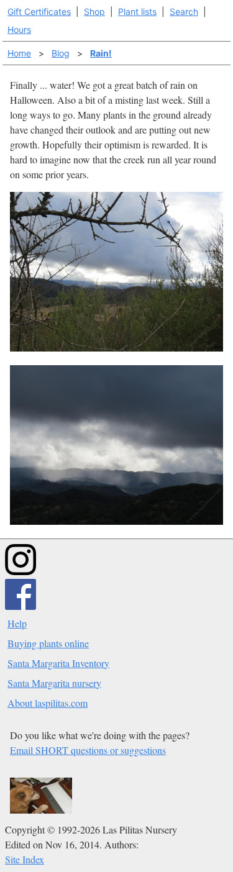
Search (184, 11)
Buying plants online (48, 643)
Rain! (101, 53)
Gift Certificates (39, 11)
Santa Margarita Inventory (58, 663)
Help (17, 623)
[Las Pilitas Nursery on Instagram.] (20, 571)
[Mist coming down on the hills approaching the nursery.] (116, 520)
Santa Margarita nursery (54, 682)
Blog (61, 53)
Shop (94, 11)
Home (19, 53)
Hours (19, 29)
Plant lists (137, 11)
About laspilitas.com (47, 702)
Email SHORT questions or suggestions (88, 749)
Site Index (24, 859)
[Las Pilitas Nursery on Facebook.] (20, 605)
